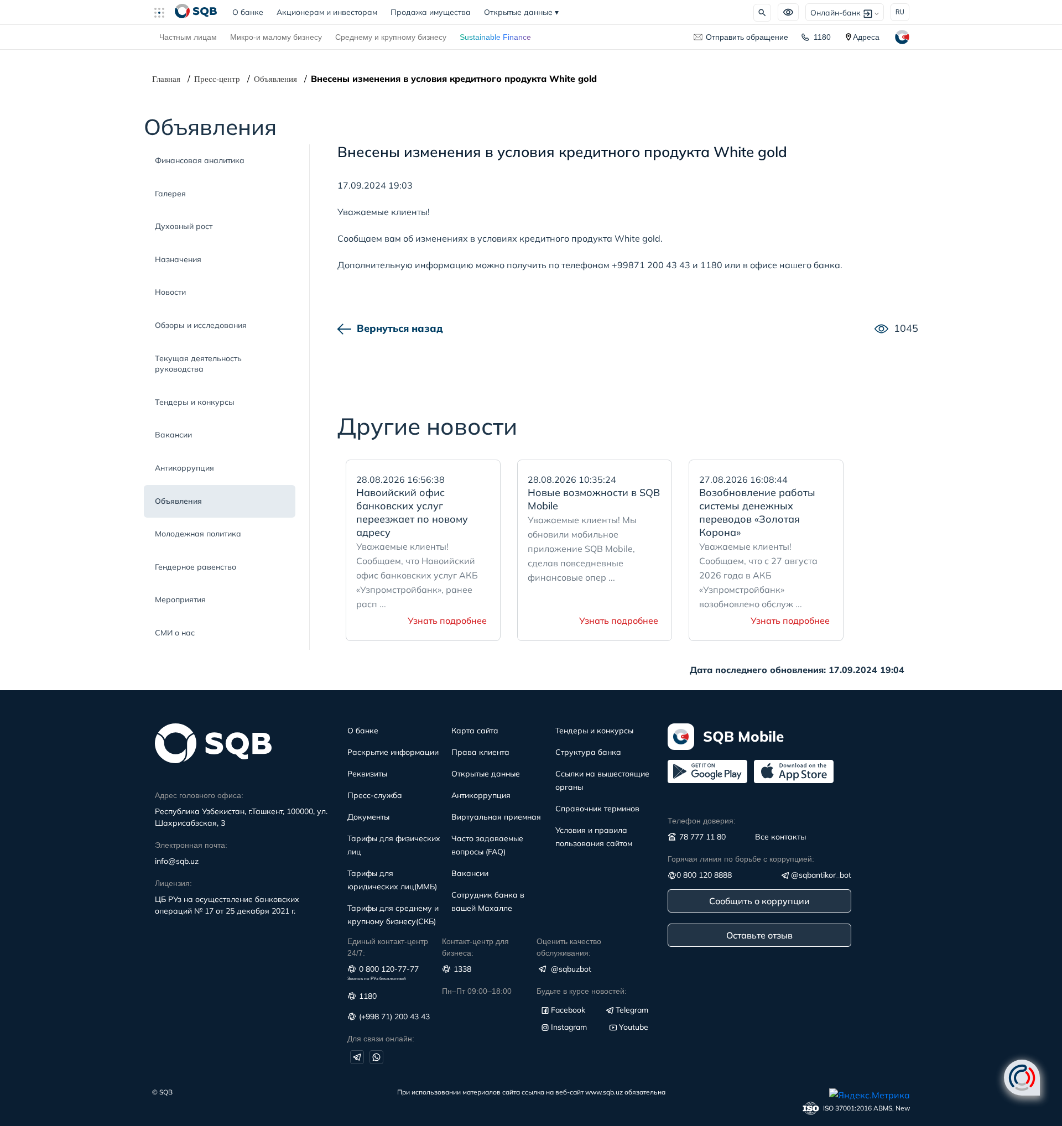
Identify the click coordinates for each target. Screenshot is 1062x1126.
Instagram (569, 1027)
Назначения (178, 259)
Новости (170, 292)
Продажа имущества (431, 12)
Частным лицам (188, 37)
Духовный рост (183, 226)
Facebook (568, 1010)
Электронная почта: (191, 845)
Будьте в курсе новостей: (582, 991)
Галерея (170, 194)
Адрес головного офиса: (199, 795)
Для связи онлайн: (380, 1038)
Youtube (633, 1027)
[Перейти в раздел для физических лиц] (196, 12)
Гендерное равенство (195, 567)
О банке (251, 12)
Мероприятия (180, 599)
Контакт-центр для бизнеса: (475, 947)
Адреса (866, 37)
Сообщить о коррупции (759, 900)
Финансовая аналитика (199, 160)
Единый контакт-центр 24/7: (387, 947)
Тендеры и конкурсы (195, 402)
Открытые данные (521, 12)
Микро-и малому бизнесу (276, 37)
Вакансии (173, 435)
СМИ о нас (175, 633)
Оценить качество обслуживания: (569, 947)
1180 (822, 37)
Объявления (275, 79)
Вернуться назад (400, 328)
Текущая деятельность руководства (198, 363)
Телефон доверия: (702, 820)
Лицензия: (173, 883)
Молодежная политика (198, 534)
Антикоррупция (184, 468)
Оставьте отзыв (759, 935)
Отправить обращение (747, 37)
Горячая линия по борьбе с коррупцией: (741, 858)
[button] (164, 12)
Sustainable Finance (495, 37)
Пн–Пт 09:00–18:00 (477, 991)
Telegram (632, 1010)
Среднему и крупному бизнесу (390, 37)
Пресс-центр (217, 79)
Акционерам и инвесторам (327, 12)
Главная (166, 79)
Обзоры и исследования (201, 325)
